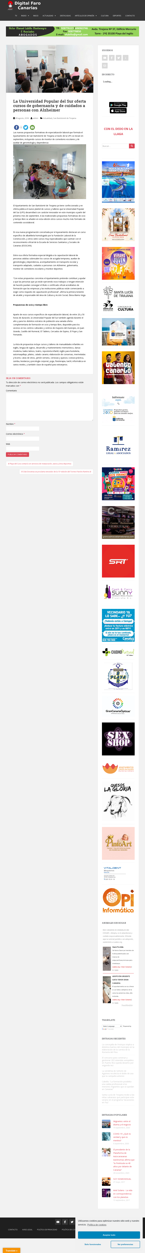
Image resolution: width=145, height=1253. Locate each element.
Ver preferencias (125, 1244)
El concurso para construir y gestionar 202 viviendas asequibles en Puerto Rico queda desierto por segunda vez (118, 1061)
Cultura (105, 15)
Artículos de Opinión (84, 15)
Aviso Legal (27, 1229)
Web (8, 444)
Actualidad (48, 15)
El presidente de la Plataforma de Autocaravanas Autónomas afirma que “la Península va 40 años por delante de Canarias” (124, 1159)
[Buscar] (132, 146)
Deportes (117, 15)
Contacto (130, 15)
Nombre (10, 424)
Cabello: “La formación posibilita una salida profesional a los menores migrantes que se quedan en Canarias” (118, 1085)
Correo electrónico (15, 434)
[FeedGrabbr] (118, 1005)
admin (35, 118)
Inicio (35, 15)
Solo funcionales (93, 1244)
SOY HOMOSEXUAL (122, 1179)
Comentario (11, 390)
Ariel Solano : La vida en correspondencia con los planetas (122, 1193)
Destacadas (65, 15)
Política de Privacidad (47, 1229)
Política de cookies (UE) (72, 1229)
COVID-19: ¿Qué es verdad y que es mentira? (122, 1137)
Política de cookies (96, 1225)
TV (16, 15)
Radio (23, 15)
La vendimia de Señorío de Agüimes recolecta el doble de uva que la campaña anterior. (117, 1073)
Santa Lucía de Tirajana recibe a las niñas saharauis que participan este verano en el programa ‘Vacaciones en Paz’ (118, 1098)
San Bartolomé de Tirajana (64, 118)
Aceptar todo (109, 1235)
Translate (110, 1029)
